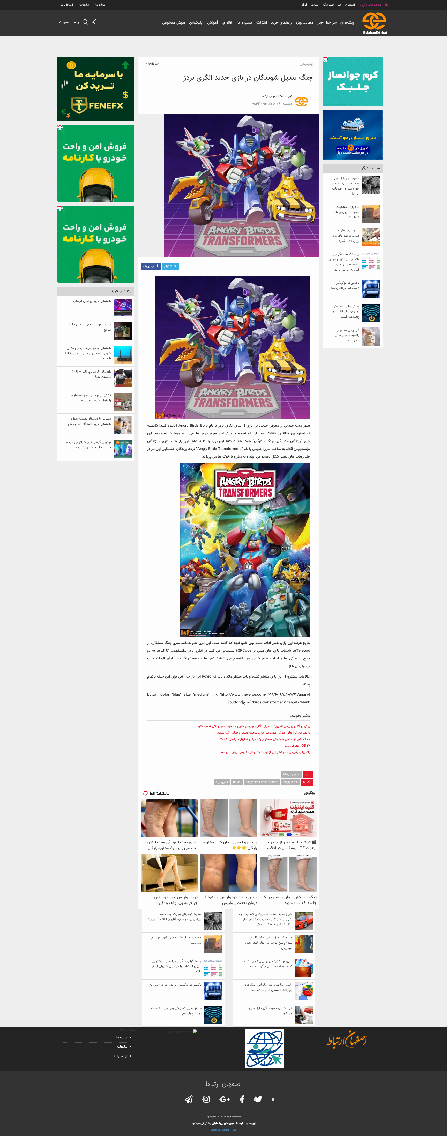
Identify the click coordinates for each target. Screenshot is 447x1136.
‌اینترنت (315, 5)
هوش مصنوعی (173, 23)
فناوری (227, 23)
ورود (76, 22)
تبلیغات (84, 5)
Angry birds (290, 782)
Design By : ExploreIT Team (223, 1130)
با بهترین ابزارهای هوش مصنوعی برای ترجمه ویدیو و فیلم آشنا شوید (263, 733)
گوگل (304, 5)
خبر (339, 5)
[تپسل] (325, 59)
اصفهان (350, 5)
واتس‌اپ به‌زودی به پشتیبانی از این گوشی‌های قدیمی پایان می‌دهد (265, 752)
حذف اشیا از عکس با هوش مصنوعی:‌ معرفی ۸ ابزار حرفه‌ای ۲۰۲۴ (265, 739)
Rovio (237, 782)
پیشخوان (347, 23)
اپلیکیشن (196, 23)
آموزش (212, 23)
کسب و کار (244, 23)
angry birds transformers (262, 782)
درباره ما (100, 5)
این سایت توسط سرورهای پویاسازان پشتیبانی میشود (224, 1123)
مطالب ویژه (304, 23)
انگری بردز (222, 782)
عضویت (64, 22)
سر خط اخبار (327, 23)
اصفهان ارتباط (270, 96)
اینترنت (261, 23)
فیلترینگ (328, 5)
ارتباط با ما (67, 5)
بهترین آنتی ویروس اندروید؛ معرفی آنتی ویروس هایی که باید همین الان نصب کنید (253, 726)
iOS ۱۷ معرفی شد (297, 745)
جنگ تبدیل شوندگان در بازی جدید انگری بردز (248, 78)
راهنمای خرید (281, 23)
